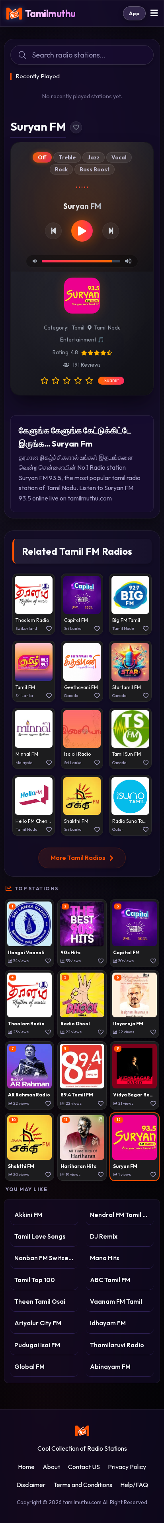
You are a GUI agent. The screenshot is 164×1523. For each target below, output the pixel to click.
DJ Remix (103, 1236)
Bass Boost (94, 169)
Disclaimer (30, 1485)
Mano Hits (104, 1258)
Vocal (119, 157)
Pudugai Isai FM (37, 1345)
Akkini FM (28, 1215)
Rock (61, 169)
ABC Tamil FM (110, 1280)
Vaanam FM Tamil (116, 1301)
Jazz (94, 157)
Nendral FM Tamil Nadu (120, 1215)
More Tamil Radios (78, 858)
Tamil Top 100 (34, 1280)
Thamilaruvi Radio (117, 1345)
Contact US (84, 1467)
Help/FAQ (134, 1485)
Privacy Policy (127, 1467)
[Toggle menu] (154, 13)
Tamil (78, 327)
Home (26, 1467)
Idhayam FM (108, 1323)
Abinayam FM (110, 1366)
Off (42, 157)
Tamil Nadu (107, 327)
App (134, 13)
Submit (111, 380)
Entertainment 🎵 (82, 339)
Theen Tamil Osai (39, 1301)
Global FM (29, 1366)
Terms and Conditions (82, 1485)
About (51, 1467)
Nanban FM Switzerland (44, 1258)
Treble (67, 157)
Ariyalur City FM (37, 1323)
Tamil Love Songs (39, 1236)
